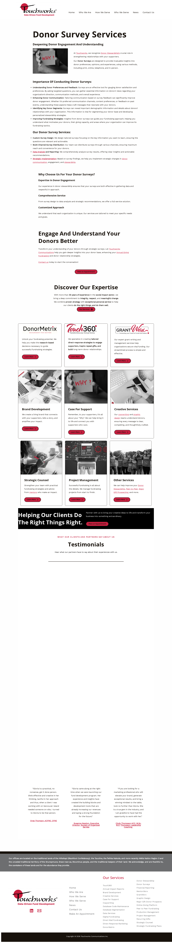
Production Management (148, 912)
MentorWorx (142, 891)
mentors (33, 492)
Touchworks (81, 53)
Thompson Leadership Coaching (131, 826)
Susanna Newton (81, 823)
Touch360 (107, 885)
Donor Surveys (143, 884)
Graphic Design (143, 898)
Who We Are (85, 12)
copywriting (123, 414)
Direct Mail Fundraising (113, 920)
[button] (86, 272)
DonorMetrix (108, 927)
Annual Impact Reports (113, 889)
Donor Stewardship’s (110, 53)
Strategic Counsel (145, 922)
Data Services (109, 913)
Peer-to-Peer (132, 489)
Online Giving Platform (147, 905)
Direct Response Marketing (115, 924)
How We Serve (102, 12)
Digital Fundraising (111, 917)
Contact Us (148, 12)
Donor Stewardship (145, 881)
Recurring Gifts (143, 919)
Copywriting (108, 903)
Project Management (146, 915)
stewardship (69, 162)
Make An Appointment (81, 913)
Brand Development (112, 892)
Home (72, 12)
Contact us (43, 262)
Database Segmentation (114, 910)
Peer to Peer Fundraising (148, 908)
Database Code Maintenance (116, 906)
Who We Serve (121, 12)
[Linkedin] (32, 911)
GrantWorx (141, 895)
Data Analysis (39, 152)
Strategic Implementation (44, 159)
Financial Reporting (145, 888)
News (135, 12)
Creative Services (110, 896)
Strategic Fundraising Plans (149, 926)
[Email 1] (39, 911)
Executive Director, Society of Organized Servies (86, 825)
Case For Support (111, 899)
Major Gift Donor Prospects (149, 902)
